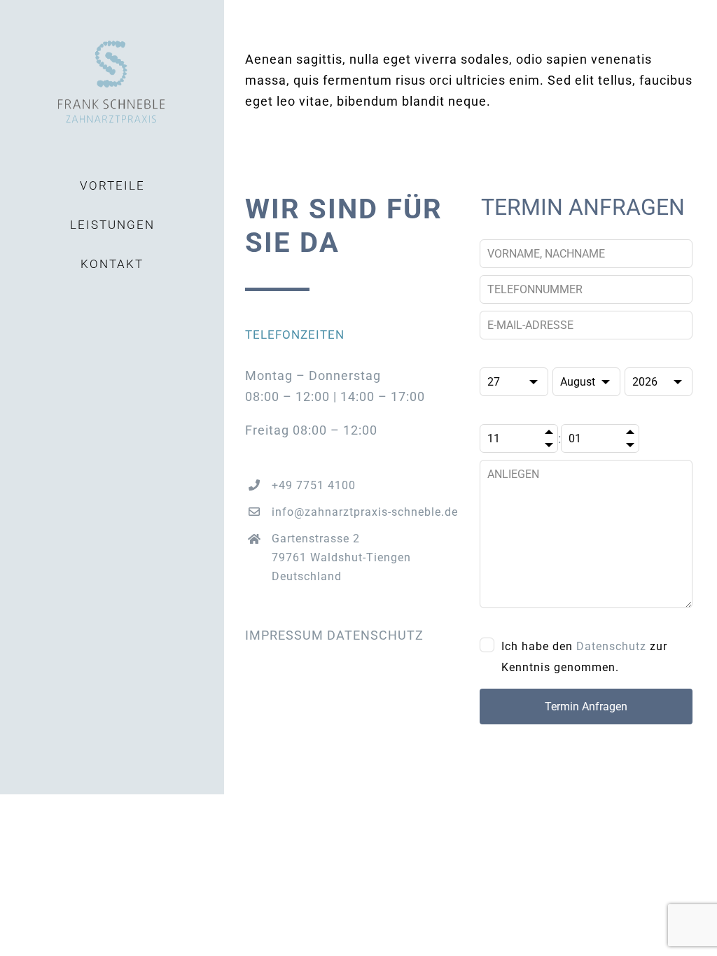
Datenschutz (611, 646)
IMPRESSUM (284, 635)
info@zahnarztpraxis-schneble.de (365, 512)
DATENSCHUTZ (375, 635)
